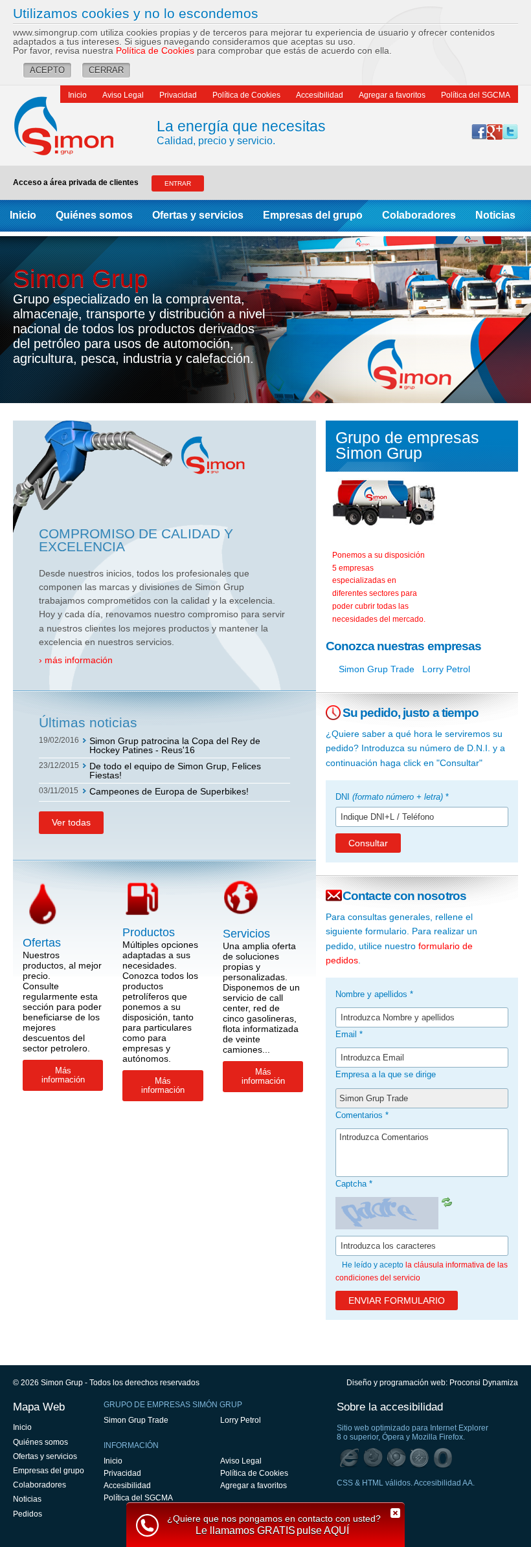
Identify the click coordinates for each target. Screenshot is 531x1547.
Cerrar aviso (395, 1512)
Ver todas (71, 822)
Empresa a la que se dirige (385, 1074)
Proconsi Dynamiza (483, 1382)
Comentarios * (362, 1115)
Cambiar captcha (448, 1203)
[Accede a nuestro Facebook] (479, 132)
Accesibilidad (319, 95)
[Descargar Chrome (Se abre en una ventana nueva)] (396, 1457)
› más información (76, 659)
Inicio (77, 95)
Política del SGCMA (475, 95)
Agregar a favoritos (392, 95)
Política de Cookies (155, 50)
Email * (349, 1034)
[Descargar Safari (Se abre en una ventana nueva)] (419, 1457)
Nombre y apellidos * (374, 994)
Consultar (368, 843)
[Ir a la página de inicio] (77, 125)
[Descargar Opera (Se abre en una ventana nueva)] (443, 1457)
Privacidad (178, 95)
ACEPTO (47, 70)
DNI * (392, 797)
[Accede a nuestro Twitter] (510, 132)
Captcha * (353, 1184)
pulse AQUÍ (323, 1531)
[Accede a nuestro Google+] (495, 132)
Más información (63, 1075)
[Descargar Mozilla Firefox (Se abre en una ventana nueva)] (373, 1457)
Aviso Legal (123, 95)
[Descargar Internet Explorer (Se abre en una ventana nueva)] (349, 1457)
